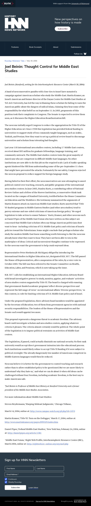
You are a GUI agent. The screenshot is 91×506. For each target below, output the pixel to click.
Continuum (12, 479)
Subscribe (63, 28)
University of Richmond (80, 3)
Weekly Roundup (15, 482)
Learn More (33, 487)
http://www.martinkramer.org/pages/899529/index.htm (31, 422)
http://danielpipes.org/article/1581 (24, 432)
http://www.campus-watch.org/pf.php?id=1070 (52, 411)
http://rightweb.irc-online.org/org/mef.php (47, 443)
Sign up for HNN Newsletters (45, 501)
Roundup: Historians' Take (15, 61)
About (55, 47)
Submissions (76, 47)
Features (15, 47)
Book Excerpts (35, 47)
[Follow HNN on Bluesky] (85, 54)
